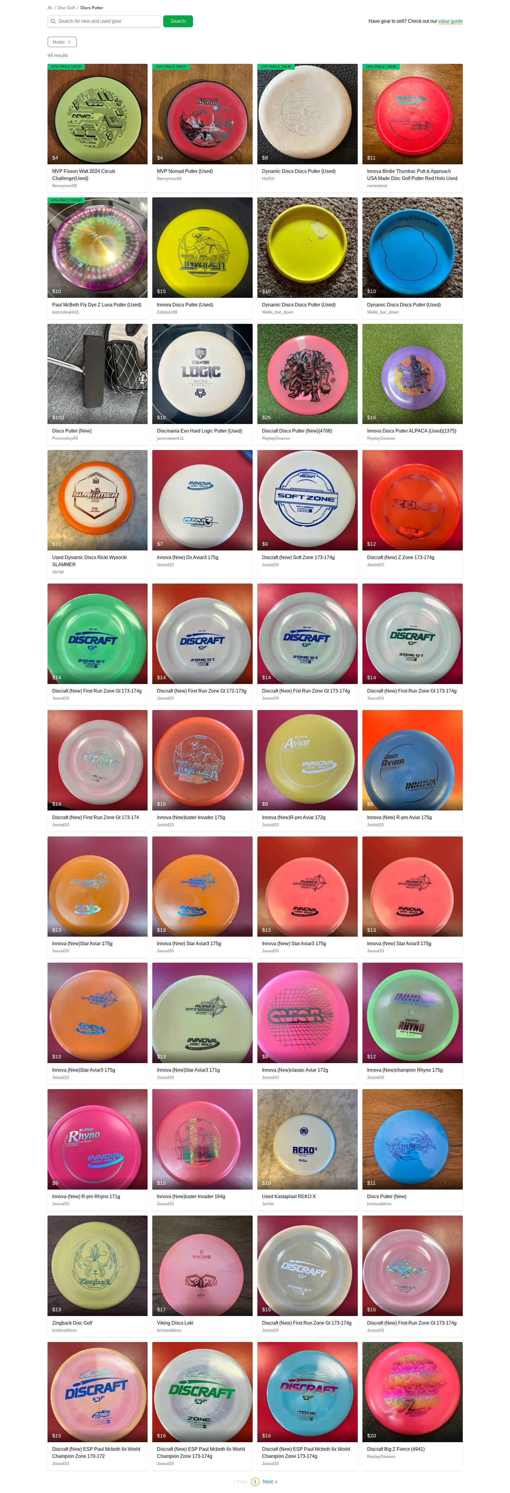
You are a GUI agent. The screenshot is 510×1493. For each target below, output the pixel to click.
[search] (108, 21)
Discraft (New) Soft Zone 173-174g (298, 557)
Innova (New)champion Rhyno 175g (405, 1070)
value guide (450, 21)
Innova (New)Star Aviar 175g (82, 943)
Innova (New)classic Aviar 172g (295, 1070)
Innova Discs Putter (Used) (185, 304)
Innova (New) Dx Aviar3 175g (187, 557)
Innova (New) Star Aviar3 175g (189, 943)
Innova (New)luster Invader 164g (191, 1196)
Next (268, 1481)
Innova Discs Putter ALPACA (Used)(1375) (411, 430)
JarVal (58, 571)
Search (178, 21)
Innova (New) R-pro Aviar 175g (399, 817)
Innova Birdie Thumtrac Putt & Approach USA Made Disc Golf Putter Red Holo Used (412, 175)
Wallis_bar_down (278, 312)
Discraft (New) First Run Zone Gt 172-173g (201, 690)
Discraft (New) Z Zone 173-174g (400, 557)
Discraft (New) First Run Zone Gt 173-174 (95, 817)
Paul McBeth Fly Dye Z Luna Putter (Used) (96, 304)
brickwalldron (379, 1203)
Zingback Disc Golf (72, 1322)
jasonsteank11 (65, 312)
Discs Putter (92, 7)
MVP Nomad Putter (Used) (185, 171)
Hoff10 (268, 178)
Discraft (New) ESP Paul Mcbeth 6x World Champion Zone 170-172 (96, 1453)
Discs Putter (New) (71, 430)
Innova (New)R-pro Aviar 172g (294, 817)
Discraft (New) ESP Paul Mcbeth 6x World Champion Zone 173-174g (201, 1453)
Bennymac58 (64, 185)
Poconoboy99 (65, 438)
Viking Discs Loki (175, 1322)
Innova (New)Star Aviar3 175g (83, 1070)
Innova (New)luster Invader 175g (191, 817)
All (50, 7)
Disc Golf (66, 7)
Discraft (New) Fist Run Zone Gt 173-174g (306, 690)
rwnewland (377, 185)
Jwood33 (165, 564)
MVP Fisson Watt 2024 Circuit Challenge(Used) (83, 175)
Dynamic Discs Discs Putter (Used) (299, 171)
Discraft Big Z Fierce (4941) (396, 1449)
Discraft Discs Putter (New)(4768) (297, 430)
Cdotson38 (167, 312)
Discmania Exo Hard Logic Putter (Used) (199, 430)
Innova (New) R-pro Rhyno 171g (86, 1196)
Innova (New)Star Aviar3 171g (188, 1070)
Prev (242, 1481)
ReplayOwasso (276, 438)
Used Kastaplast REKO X (289, 1196)
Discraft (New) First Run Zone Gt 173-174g (97, 690)
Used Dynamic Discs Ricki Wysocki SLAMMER (89, 561)
